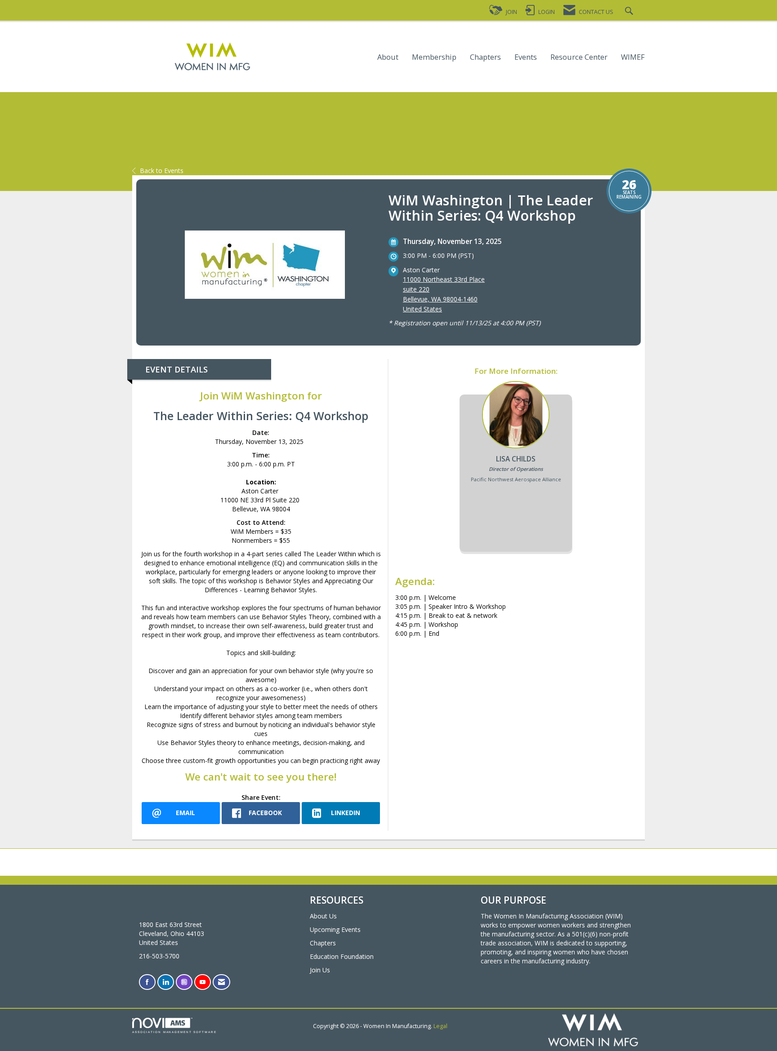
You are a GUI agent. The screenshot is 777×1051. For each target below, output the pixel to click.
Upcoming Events (335, 929)
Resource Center (578, 57)
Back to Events (161, 170)
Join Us (320, 970)
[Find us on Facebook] (147, 982)
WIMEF (633, 57)
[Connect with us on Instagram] (184, 982)
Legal (440, 1026)
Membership (434, 57)
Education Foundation (342, 956)
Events (525, 57)
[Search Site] (630, 12)
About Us (323, 916)
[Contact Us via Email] (221, 982)
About (387, 57)
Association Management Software (174, 1031)
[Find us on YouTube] (202, 982)
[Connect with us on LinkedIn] (165, 982)
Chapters (485, 57)
